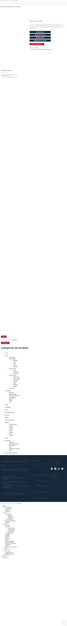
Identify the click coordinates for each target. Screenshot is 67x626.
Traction (19, 503)
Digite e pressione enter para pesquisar (9, 0)
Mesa (10, 433)
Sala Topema (8, 509)
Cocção (6, 355)
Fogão (14, 363)
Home (4, 505)
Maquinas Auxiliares (9, 420)
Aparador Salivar (12, 394)
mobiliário (45, 49)
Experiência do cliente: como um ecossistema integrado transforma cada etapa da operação (42, 489)
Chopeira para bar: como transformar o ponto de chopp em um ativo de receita (41, 478)
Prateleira (11, 435)
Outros (6, 438)
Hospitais (10, 518)
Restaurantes (11, 517)
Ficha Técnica (40, 37)
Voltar (3, 336)
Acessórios (11, 392)
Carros (6, 352)
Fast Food (10, 516)
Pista (10, 401)
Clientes (7, 510)
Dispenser (11, 398)
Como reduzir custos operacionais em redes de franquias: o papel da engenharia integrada (42, 495)
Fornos (14, 365)
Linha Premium (12, 375)
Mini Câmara (12, 445)
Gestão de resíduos (9, 412)
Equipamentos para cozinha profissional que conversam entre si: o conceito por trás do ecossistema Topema (41, 471)
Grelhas (11, 429)
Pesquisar (15, 339)
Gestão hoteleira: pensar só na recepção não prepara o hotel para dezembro (42, 483)
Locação (7, 522)
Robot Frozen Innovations (11, 452)
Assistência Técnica (9, 553)
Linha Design (12, 357)
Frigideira (15, 366)
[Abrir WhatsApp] (63, 623)
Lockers (7, 417)
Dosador (11, 425)
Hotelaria (10, 515)
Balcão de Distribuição (14, 395)
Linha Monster (12, 368)
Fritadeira (15, 373)
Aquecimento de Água (10, 543)
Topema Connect (54, 483)
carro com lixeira (35, 49)
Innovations (5, 343)
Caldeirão (15, 360)
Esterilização (8, 407)
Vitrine (10, 450)
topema (49, 49)
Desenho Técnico (40, 34)
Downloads (7, 549)
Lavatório (11, 432)
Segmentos (8, 513)
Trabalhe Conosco (9, 552)
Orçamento (5, 557)
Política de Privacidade (7, 499)
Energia (6, 404)
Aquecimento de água (10, 520)
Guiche (10, 430)
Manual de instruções (40, 40)
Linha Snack (12, 388)
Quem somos (8, 507)
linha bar (41, 49)
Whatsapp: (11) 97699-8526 (8, 474)
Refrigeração (8, 440)
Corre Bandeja (12, 397)
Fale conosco (8, 551)
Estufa (10, 400)
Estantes (11, 427)
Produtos (5, 524)
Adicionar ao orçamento (37, 44)
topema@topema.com (15, 479)
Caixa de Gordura (13, 424)
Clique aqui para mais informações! (55, 482)
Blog (4, 556)
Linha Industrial (12, 358)
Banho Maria (16, 376)
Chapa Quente (16, 378)
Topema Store (6, 555)
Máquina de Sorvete (13, 443)
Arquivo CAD (41, 32)
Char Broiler (16, 371)
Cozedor (15, 381)
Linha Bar (36, 47)
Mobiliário (7, 422)
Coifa (14, 362)
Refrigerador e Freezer (14, 448)
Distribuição (7, 390)
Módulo (15, 386)
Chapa (14, 370)
